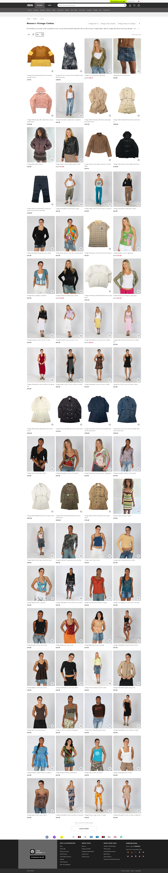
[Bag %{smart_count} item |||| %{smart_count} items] (139, 5)
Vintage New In (93, 23)
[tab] (30, 10)
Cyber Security (85, 856)
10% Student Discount (65, 856)
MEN (49, 5)
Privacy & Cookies (125, 871)
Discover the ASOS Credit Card (112, 859)
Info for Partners (108, 856)
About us (84, 846)
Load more (84, 829)
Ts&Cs (132, 871)
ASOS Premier (63, 854)
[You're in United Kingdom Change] (139, 1)
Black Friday (107, 854)
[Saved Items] (134, 5)
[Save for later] (52, 71)
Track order (63, 849)
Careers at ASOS (86, 849)
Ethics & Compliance (65, 864)
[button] (128, 852)
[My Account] (130, 5)
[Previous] (86, 23)
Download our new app (118, 1)
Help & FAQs (131, 1)
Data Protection (64, 862)
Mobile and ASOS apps (110, 846)
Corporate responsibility (88, 851)
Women (35, 19)
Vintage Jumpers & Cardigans (127, 23)
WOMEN (40, 5)
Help (61, 846)
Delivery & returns (64, 851)
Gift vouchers (107, 849)
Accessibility (138, 871)
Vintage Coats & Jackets (108, 23)
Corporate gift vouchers (109, 851)
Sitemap (62, 859)
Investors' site (85, 854)
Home (28, 19)
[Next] (139, 23)
